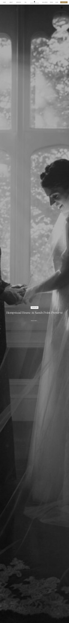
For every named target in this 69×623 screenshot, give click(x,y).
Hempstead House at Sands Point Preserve (34, 312)
